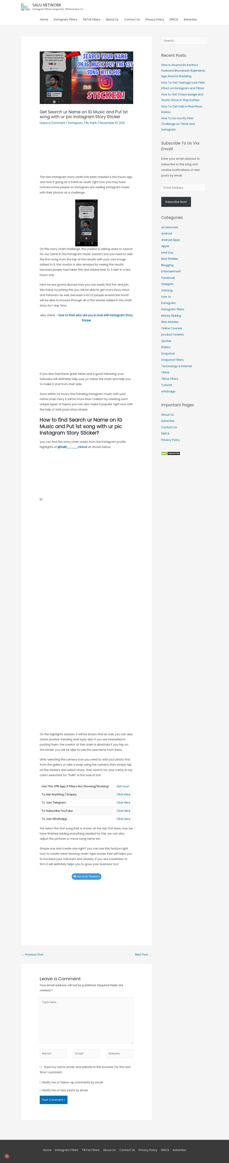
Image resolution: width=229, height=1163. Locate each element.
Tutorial (166, 385)
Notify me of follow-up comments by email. (73, 1082)
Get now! (123, 786)
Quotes (166, 341)
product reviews (172, 334)
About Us (112, 19)
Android (166, 233)
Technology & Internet (176, 366)
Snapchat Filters (172, 360)
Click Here (123, 794)
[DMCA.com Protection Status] (170, 453)
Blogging (167, 265)
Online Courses (171, 328)
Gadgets (167, 284)
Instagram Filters (65, 19)
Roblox (166, 347)
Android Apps (170, 240)
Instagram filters (172, 309)
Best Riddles (169, 259)
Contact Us (132, 19)
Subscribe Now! (176, 202)
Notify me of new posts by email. (65, 1090)
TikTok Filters (91, 19)
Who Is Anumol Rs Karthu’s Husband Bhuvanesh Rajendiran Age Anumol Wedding (183, 70)
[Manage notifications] (6, 1156)
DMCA (174, 19)
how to (166, 297)
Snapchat (168, 353)
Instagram (75, 123)
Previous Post (32, 954)
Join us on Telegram (88, 876)
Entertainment (171, 271)
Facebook (168, 278)
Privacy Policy (155, 19)
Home (44, 19)
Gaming (166, 290)
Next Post (143, 954)
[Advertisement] (86, 152)
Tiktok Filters (169, 379)
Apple (165, 246)
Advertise (190, 19)
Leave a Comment (52, 123)
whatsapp (168, 391)
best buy (167, 252)
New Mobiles (170, 322)
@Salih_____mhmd (72, 447)
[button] (203, 19)
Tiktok (165, 372)
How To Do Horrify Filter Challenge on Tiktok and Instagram (178, 123)
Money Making (171, 316)
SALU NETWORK (47, 5)
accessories (169, 227)
